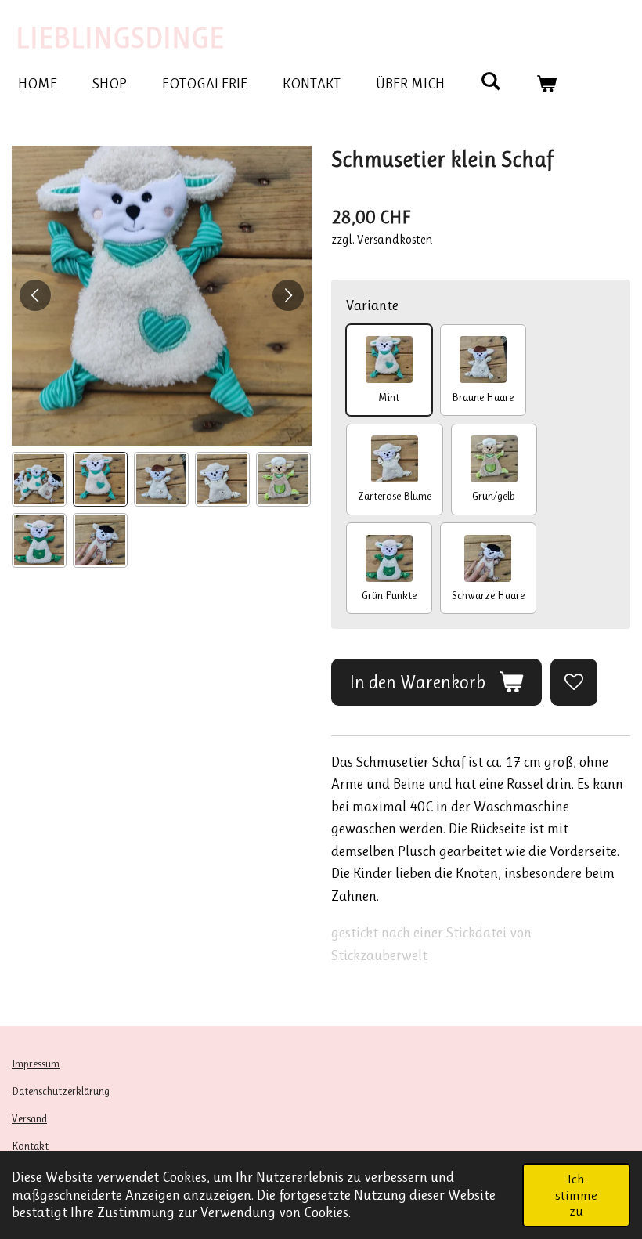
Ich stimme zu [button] (576, 1195)
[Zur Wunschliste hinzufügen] (573, 682)
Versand (29, 1118)
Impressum (36, 1063)
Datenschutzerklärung (61, 1091)
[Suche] (490, 81)
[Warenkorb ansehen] (547, 84)
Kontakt (30, 1146)
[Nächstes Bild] (288, 295)
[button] (39, 479)
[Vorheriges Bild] (35, 295)
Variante (372, 305)
